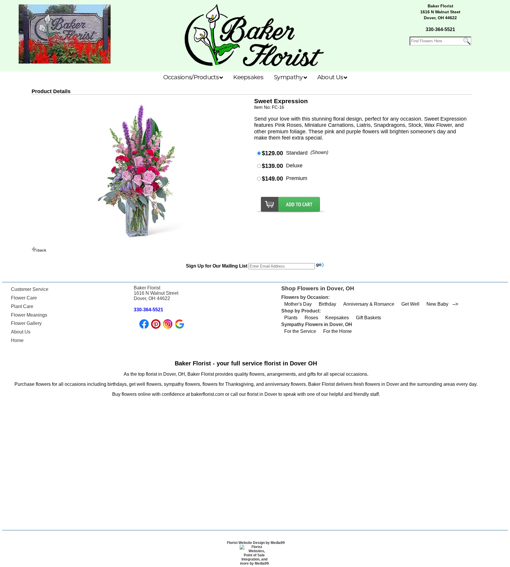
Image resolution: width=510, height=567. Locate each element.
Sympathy (289, 77)
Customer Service (29, 289)
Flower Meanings (29, 314)
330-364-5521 (440, 29)
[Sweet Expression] (140, 243)
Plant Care (22, 306)
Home (17, 340)
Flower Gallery (26, 323)
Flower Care (24, 297)
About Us (330, 77)
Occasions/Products (191, 77)
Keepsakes (248, 77)
